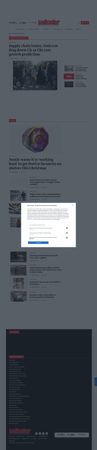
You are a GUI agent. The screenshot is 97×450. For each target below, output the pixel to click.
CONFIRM (38, 242)
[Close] (73, 205)
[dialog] (48, 225)
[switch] (66, 228)
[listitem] (48, 225)
